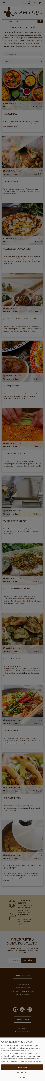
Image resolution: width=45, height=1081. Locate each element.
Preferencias (22, 1077)
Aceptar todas (22, 1067)
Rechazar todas (22, 1072)
